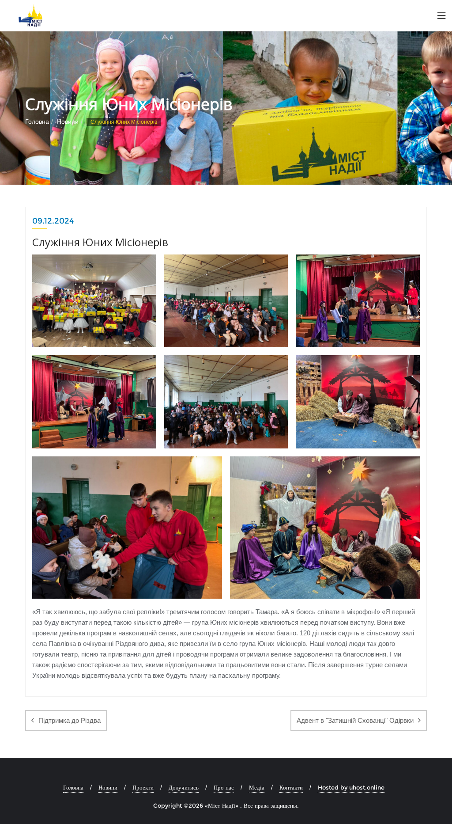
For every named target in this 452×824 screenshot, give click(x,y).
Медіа (256, 787)
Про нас (224, 787)
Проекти (143, 787)
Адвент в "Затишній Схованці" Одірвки (355, 720)
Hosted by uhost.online (351, 787)
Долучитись (184, 787)
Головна (37, 121)
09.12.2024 (53, 221)
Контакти (291, 787)
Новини (68, 121)
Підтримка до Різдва (69, 720)
